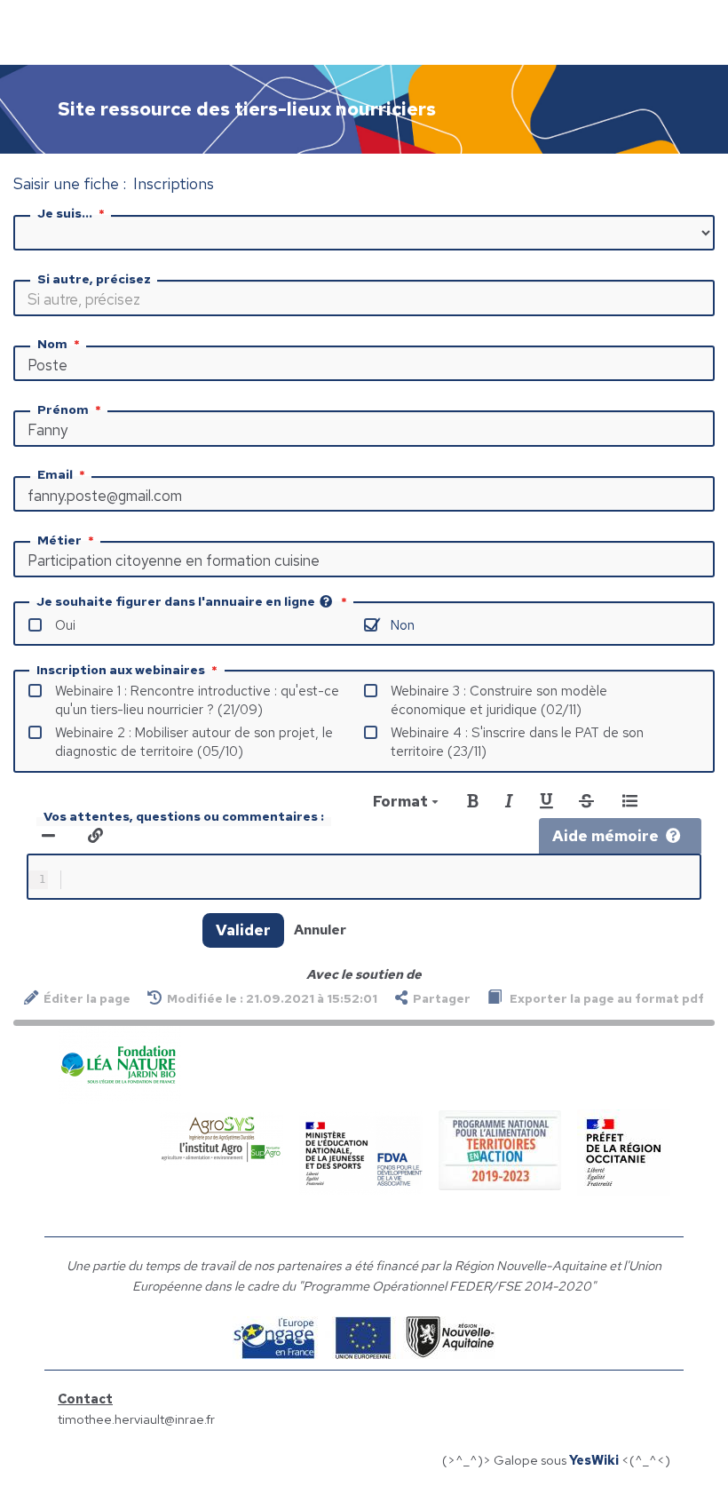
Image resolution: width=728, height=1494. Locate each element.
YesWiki (594, 1459)
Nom (52, 344)
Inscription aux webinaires (120, 670)
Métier (59, 540)
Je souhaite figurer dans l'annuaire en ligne (175, 601)
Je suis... (64, 213)
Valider (243, 930)
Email (55, 474)
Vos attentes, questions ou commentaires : (184, 816)
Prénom (63, 409)
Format (402, 801)
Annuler (320, 929)
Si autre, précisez (94, 279)
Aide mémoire (605, 836)
